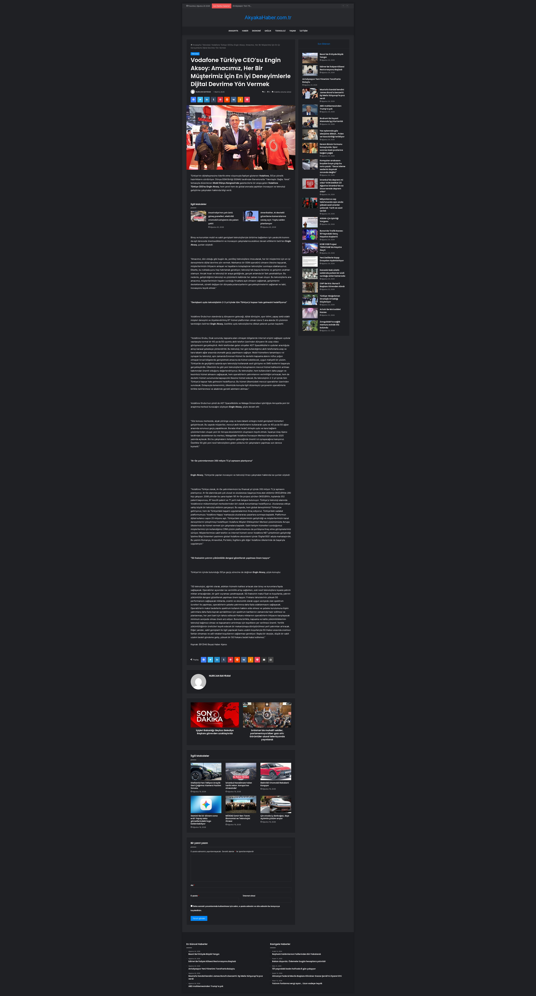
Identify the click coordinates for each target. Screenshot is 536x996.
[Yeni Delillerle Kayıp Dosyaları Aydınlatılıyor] (310, 261)
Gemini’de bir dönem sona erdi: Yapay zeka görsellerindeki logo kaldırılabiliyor (204, 819)
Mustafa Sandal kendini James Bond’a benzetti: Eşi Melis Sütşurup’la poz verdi (267, 6)
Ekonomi (256, 31)
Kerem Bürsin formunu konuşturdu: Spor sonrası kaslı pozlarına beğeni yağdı (331, 148)
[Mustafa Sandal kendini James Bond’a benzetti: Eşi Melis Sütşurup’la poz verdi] (310, 93)
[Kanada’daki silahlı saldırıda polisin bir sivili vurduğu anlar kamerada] (310, 274)
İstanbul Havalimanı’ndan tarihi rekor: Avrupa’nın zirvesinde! (239, 785)
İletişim (304, 31)
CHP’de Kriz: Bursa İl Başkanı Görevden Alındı (332, 285)
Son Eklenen (324, 43)
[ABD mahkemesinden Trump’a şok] (310, 110)
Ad (193, 885)
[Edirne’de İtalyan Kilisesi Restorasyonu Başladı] (310, 70)
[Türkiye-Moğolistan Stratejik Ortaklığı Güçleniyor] (310, 300)
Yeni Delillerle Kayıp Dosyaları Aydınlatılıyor (332, 259)
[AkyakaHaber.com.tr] (268, 17)
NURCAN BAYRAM (203, 92)
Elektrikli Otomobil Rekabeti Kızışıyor (274, 784)
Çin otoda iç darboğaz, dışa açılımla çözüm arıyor (274, 817)
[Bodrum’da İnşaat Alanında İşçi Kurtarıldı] (310, 122)
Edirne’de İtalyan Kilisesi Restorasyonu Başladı (332, 68)
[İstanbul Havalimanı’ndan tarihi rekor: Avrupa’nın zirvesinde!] (241, 771)
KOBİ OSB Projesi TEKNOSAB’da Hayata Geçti (331, 247)
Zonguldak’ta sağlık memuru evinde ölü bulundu (330, 324)
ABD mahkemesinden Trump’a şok (330, 107)
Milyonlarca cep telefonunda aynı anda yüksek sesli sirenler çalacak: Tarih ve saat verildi (331, 205)
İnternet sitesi (249, 896)
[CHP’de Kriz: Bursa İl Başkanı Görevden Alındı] (310, 287)
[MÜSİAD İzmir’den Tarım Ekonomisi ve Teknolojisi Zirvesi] (241, 804)
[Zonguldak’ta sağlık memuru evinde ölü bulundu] (310, 325)
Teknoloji (280, 31)
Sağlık (268, 31)
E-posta (195, 896)
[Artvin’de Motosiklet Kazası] (310, 313)
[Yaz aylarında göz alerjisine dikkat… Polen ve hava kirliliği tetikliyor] (310, 134)
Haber (245, 31)
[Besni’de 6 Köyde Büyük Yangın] (310, 58)
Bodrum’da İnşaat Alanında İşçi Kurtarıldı (331, 120)
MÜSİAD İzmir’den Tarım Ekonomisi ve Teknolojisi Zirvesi (238, 818)
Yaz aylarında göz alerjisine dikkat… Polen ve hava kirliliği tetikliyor (332, 133)
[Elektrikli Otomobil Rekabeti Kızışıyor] (275, 771)
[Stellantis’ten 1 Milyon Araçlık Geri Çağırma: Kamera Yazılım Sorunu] (206, 771)
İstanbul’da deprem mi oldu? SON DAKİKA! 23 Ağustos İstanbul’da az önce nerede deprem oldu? (332, 185)
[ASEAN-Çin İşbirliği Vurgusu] (310, 222)
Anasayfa (233, 31)
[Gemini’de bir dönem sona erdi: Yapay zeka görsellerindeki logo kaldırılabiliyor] (206, 804)
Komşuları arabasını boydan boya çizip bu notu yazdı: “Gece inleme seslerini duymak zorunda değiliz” (332, 166)
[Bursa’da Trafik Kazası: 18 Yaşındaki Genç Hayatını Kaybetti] (310, 234)
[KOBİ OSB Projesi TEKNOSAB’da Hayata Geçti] (310, 248)
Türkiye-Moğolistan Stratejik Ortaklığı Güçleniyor (330, 299)
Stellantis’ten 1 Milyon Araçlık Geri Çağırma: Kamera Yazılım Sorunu (206, 785)
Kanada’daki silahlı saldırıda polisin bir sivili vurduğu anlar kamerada (332, 273)
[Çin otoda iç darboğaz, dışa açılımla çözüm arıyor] (275, 804)
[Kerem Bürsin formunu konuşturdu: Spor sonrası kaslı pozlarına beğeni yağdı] (310, 148)
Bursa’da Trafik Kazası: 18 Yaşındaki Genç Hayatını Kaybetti (331, 233)
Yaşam (292, 31)
